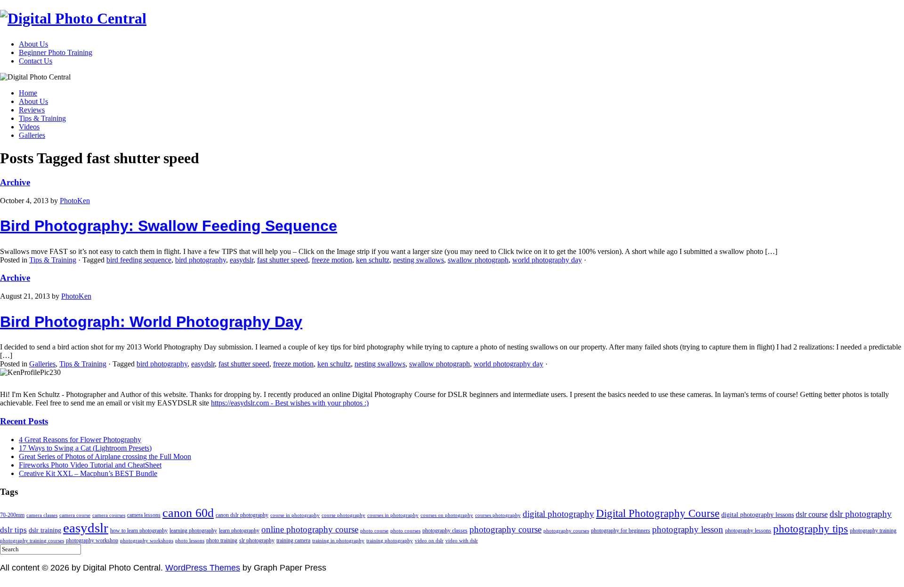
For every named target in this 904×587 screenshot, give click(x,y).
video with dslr (461, 540)
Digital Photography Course (657, 513)
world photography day (547, 260)
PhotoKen (75, 201)
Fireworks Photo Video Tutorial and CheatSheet (90, 465)
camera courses (108, 515)
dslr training (45, 530)
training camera (293, 540)
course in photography (295, 515)
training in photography (338, 540)
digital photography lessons (757, 514)
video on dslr (429, 540)
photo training (221, 540)
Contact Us (35, 61)
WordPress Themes (202, 567)
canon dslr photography (242, 515)
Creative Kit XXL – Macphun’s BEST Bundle (88, 473)
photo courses (405, 530)
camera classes (41, 515)
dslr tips (13, 529)
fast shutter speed (282, 260)
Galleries (32, 135)
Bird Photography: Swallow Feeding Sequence (168, 225)
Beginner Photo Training (55, 52)
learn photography (239, 530)
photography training (873, 530)
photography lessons (748, 530)
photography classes (445, 530)
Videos (29, 127)
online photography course (309, 529)
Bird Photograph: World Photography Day (151, 321)
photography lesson (687, 529)
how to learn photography (139, 530)
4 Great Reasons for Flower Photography (80, 440)
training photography (389, 540)
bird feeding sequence (138, 260)
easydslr (241, 260)
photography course (505, 529)
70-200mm (12, 515)
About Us (33, 44)
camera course (74, 515)
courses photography (498, 515)
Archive (15, 182)
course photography (343, 515)
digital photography (558, 514)
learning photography (193, 530)
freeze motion (332, 260)
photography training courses (32, 540)
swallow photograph (478, 260)
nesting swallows (418, 260)
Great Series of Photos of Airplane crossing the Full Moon (105, 456)
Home (28, 93)
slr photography (256, 540)
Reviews (32, 110)
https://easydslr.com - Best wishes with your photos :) (290, 403)
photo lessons (189, 540)
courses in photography (393, 515)
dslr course (812, 514)
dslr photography (861, 514)
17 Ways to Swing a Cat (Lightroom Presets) (85, 448)
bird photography (200, 260)
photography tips (810, 529)
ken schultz (372, 260)
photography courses (566, 530)
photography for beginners (620, 530)
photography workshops (146, 540)
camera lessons (144, 515)
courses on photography (446, 515)
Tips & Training (42, 118)
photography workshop (92, 540)
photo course (374, 530)
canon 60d (188, 513)
